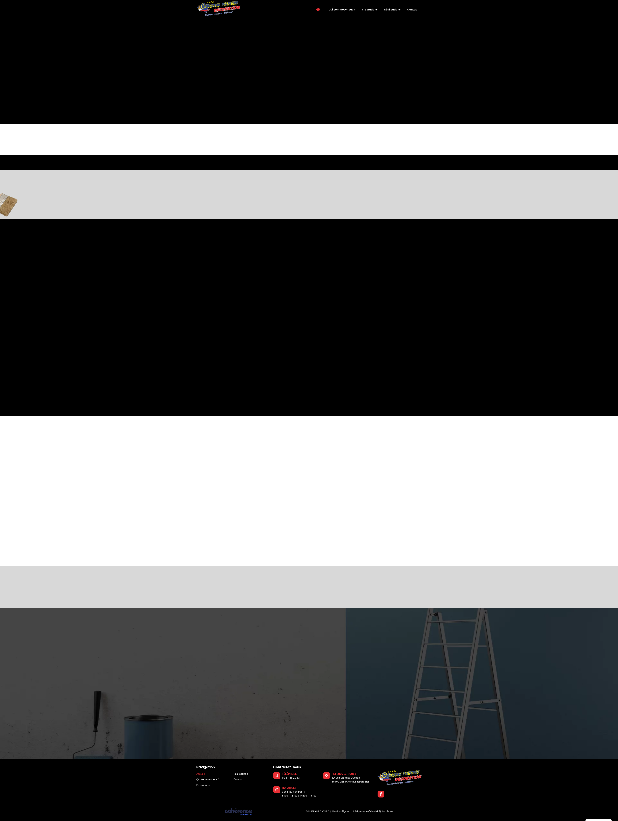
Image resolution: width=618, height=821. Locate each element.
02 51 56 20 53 (291, 777)
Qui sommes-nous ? (208, 779)
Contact (238, 779)
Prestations (203, 785)
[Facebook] (381, 794)
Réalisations (241, 773)
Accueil (200, 773)
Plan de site (387, 811)
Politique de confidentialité (366, 811)
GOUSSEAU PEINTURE (317, 811)
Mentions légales (340, 811)
